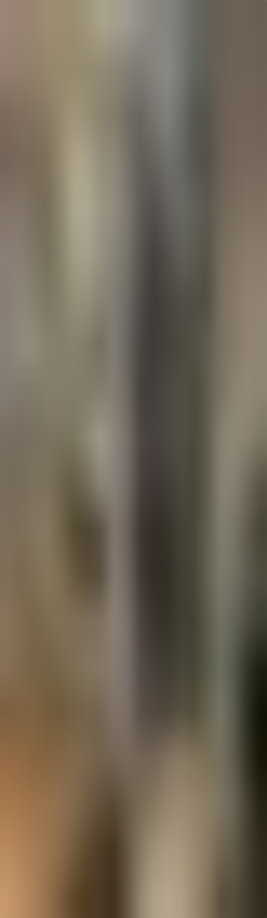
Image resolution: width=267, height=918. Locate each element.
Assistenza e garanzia (21, 862)
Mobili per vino (19, 855)
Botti (14, 857)
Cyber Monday (19, 878)
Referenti (16, 871)
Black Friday (18, 873)
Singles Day (17, 876)
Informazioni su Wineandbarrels (26, 868)
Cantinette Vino (19, 850)
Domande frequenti (20, 859)
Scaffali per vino (19, 852)
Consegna (16, 867)
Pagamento (17, 864)
